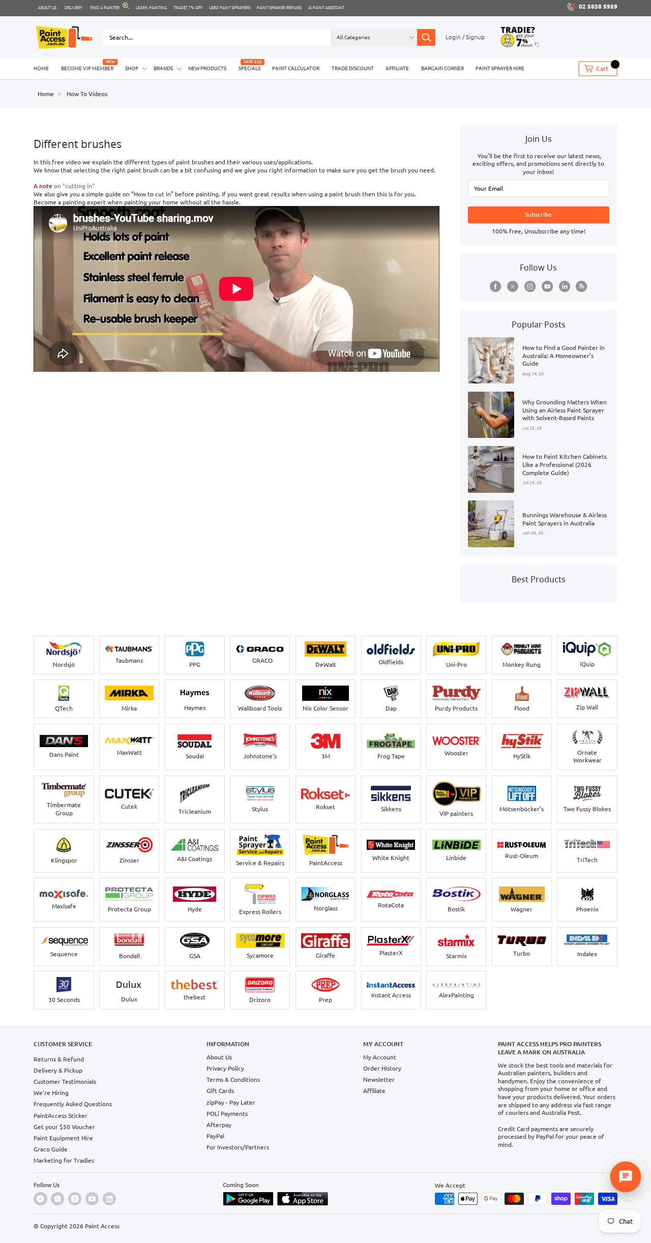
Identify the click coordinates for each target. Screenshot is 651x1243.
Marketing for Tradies (64, 1160)
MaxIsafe (64, 906)
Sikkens (391, 809)
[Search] (426, 37)
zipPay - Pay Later (230, 1102)
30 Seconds (64, 999)
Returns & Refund (59, 1059)
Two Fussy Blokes (587, 809)
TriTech (587, 859)
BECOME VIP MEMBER (87, 68)
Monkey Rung (521, 664)
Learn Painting (151, 7)
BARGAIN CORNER (442, 68)
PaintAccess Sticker (60, 1115)
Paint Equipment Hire (63, 1138)
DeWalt (325, 664)
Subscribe (538, 214)
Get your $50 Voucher (64, 1126)
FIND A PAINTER (105, 7)
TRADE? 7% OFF (187, 7)
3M (325, 756)
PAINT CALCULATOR (295, 68)
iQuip (587, 664)
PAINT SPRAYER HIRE (500, 68)
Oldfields (390, 662)
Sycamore (260, 955)
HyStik (521, 756)
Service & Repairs (260, 863)
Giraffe (325, 955)
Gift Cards (220, 1090)
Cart (602, 69)
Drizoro (260, 999)
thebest (194, 997)
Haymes (194, 707)
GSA (194, 956)
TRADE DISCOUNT (353, 68)
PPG (194, 664)
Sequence (64, 954)
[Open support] (625, 1177)
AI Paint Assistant (326, 7)
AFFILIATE (397, 68)
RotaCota (391, 905)
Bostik (456, 909)
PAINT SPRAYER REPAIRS (279, 7)
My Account (379, 1057)
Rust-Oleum (521, 855)
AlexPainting (456, 995)
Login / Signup (465, 37)
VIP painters (456, 813)
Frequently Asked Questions (73, 1104)
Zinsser (129, 860)
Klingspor (64, 860)
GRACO (262, 660)
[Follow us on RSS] (581, 286)
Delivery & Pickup (58, 1070)
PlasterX (391, 953)
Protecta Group (129, 909)
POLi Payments (227, 1113)
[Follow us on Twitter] (512, 286)
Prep (325, 999)
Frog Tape (391, 756)
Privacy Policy (225, 1068)
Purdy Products (456, 708)
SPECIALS (249, 68)
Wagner (521, 909)
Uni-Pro (456, 664)
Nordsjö (64, 664)
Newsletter (379, 1079)
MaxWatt (129, 752)
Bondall (129, 956)
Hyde (195, 909)
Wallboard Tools (260, 708)
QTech (64, 708)
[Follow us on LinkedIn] (564, 286)
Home (46, 94)
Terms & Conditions (233, 1079)
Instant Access (391, 995)
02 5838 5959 (598, 6)
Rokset (325, 807)
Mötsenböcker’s (521, 809)
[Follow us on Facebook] (495, 286)
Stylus (260, 809)
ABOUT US (47, 7)
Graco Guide (51, 1149)
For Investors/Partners (237, 1147)
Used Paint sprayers (229, 7)
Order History (382, 1068)
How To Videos (87, 94)
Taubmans (129, 660)
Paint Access (102, 1226)
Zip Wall (587, 707)
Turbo (521, 953)
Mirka (129, 708)
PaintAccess (325, 863)
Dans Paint (64, 754)
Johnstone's (260, 756)
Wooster (456, 753)
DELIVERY (73, 7)
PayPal (215, 1136)
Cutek (129, 806)
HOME (41, 68)
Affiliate (374, 1090)
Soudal (195, 756)
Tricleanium (195, 811)
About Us (219, 1057)
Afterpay (218, 1124)
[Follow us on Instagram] (530, 286)
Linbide (456, 857)
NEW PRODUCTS (207, 68)
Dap (391, 708)
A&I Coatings (194, 858)
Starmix (456, 956)
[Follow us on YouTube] (547, 286)
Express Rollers (260, 911)
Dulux (129, 999)
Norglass (326, 908)
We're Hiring (51, 1092)
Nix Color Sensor (325, 708)
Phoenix (587, 909)
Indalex (587, 954)
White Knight (390, 857)
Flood (521, 708)
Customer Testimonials (65, 1081)
